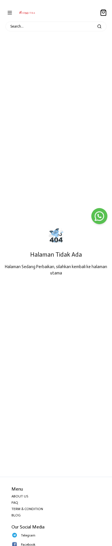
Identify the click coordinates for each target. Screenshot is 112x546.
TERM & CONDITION (27, 509)
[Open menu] (9, 12)
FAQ (14, 503)
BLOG (16, 515)
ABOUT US (19, 496)
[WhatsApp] (99, 216)
